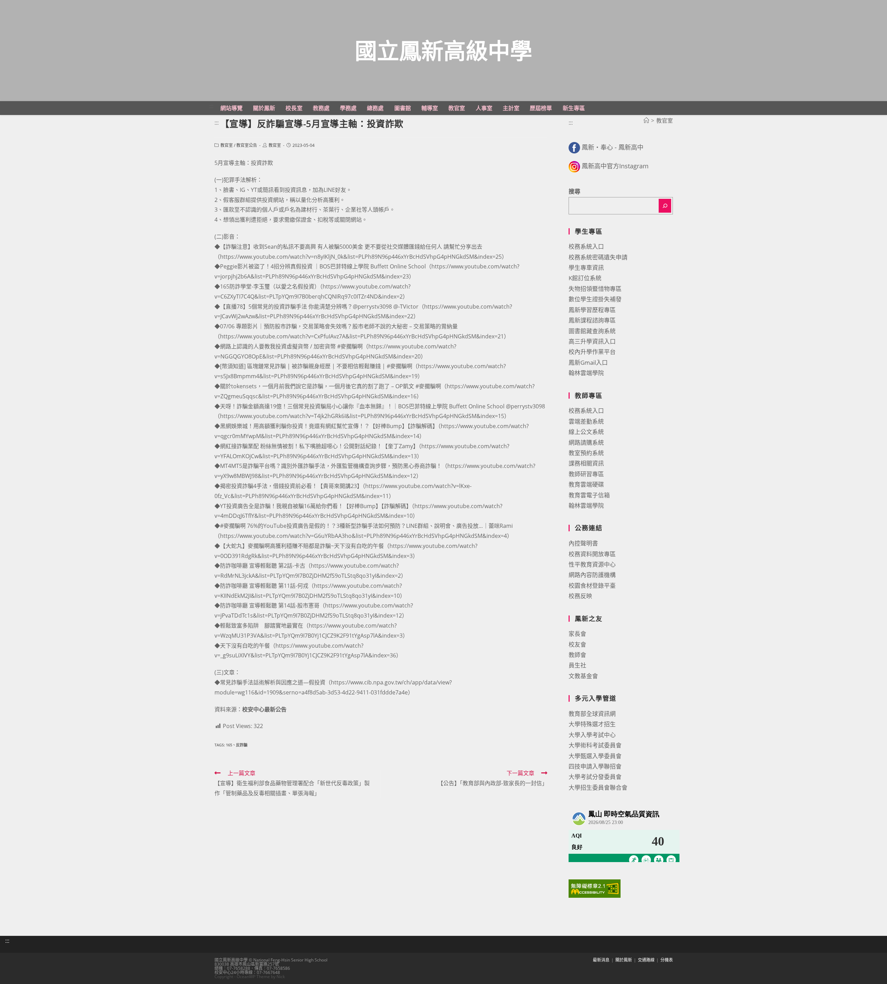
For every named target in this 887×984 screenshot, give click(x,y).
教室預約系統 (586, 453)
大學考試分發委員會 (595, 777)
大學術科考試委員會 (595, 745)
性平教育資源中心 (592, 564)
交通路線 (646, 960)
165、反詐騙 (236, 744)
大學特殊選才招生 (592, 724)
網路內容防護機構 (592, 575)
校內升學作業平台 (592, 352)
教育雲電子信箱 (589, 495)
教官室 (226, 145)
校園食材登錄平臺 (592, 585)
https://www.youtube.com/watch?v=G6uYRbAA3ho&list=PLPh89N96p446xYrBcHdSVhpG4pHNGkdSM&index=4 (363, 536)
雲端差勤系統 (586, 421)
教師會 (577, 655)
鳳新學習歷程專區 (592, 310)
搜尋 (574, 191)
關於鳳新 (623, 960)
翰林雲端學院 (586, 373)
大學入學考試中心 (592, 735)
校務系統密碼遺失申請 (598, 257)
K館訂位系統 (585, 278)
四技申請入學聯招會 (595, 766)
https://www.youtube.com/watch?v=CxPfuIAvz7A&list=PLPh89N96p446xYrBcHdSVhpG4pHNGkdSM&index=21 (362, 336)
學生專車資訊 (586, 268)
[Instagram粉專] (574, 166)
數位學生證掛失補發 (595, 299)
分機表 (666, 960)
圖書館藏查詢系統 (592, 331)
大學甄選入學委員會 (595, 756)
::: (211, 106)
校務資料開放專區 (592, 554)
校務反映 (580, 596)
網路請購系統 (586, 442)
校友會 (577, 644)
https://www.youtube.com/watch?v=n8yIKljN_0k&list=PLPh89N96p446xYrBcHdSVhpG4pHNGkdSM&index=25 (361, 256)
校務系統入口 (586, 246)
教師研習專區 (586, 474)
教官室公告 (246, 145)
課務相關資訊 (586, 463)
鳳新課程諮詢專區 (592, 320)
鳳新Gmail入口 (588, 362)
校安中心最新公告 (264, 709)
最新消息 (601, 960)
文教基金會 (583, 676)
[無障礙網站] (595, 888)
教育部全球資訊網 (592, 714)
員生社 (577, 665)
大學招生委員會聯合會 (598, 787)
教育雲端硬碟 (586, 484)
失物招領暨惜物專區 (595, 289)
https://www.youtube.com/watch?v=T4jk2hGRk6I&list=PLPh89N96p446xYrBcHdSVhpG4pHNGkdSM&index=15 (362, 416)
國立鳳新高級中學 (443, 50)
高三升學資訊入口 (592, 341)
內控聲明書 (583, 543)
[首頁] (646, 120)
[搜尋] (665, 206)
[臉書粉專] (574, 147)
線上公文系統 (586, 432)
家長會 (577, 634)
